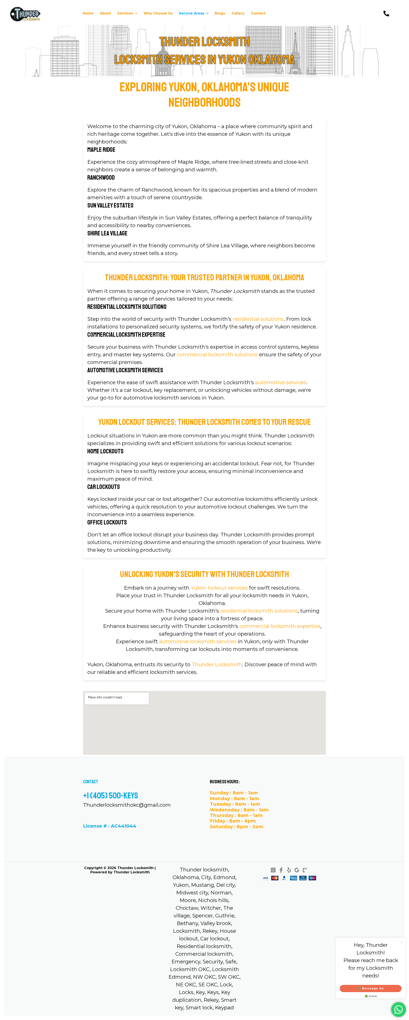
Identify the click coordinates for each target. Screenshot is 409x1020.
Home (88, 13)
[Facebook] (281, 870)
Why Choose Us (158, 13)
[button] (127, 13)
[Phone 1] (304, 870)
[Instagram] (273, 870)
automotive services (280, 382)
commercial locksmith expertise (279, 626)
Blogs (220, 13)
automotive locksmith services (197, 641)
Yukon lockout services (219, 588)
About (105, 13)
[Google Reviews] (297, 870)
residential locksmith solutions (259, 611)
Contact (258, 13)
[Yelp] (289, 870)
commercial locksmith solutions (217, 354)
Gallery (238, 13)
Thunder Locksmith (217, 664)
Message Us (373, 988)
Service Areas (191, 13)
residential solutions (258, 319)
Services (125, 13)
